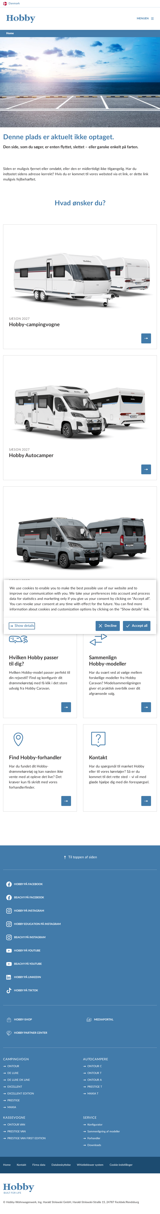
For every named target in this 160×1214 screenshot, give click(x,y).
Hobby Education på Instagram (37, 924)
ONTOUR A (94, 1080)
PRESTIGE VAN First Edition (26, 1138)
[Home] (21, 18)
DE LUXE (13, 1073)
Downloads (94, 1145)
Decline (111, 626)
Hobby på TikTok (26, 990)
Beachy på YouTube (28, 964)
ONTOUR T (94, 1073)
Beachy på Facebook (29, 897)
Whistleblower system (90, 1165)
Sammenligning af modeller (103, 1131)
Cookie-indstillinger (121, 1165)
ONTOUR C (94, 1066)
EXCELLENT (14, 1086)
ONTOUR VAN (16, 1124)
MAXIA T (92, 1093)
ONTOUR (13, 1066)
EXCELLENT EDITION (20, 1093)
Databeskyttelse (61, 1165)
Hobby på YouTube (27, 950)
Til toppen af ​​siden (82, 857)
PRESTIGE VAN (16, 1131)
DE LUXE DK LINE (18, 1080)
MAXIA (11, 1107)
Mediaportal (103, 1019)
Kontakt (21, 1165)
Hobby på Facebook (28, 884)
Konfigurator (94, 1124)
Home (7, 1165)
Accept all (139, 626)
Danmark (14, 3)
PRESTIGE (13, 1100)
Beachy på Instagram (29, 937)
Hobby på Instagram (29, 910)
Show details (24, 626)
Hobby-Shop (23, 1019)
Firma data (38, 1165)
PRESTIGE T (94, 1086)
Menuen (143, 18)
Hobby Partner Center (30, 1033)
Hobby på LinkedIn (27, 977)
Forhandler (93, 1138)
